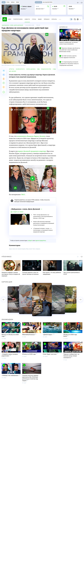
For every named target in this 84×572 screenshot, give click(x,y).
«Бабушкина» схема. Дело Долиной (12, 25)
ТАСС (23, 195)
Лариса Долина (31, 69)
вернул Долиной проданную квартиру (32, 151)
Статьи (34, 19)
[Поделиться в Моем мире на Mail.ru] (3, 87)
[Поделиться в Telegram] (3, 70)
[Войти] (78, 19)
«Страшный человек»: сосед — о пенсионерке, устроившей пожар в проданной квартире (43, 230)
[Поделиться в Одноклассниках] (3, 79)
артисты (11, 69)
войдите (30, 240)
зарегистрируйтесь (40, 240)
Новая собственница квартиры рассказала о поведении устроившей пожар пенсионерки (43, 223)
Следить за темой (18, 211)
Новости (27, 19)
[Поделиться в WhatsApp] (3, 83)
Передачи (46, 19)
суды (54, 69)
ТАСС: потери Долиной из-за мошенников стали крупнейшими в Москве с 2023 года (43, 216)
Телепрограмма (18, 19)
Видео (40, 19)
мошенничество (46, 69)
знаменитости (20, 69)
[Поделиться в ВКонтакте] (3, 74)
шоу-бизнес (12, 71)
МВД (38, 69)
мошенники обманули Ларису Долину (31, 136)
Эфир (9, 19)
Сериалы (54, 19)
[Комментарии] (3, 92)
